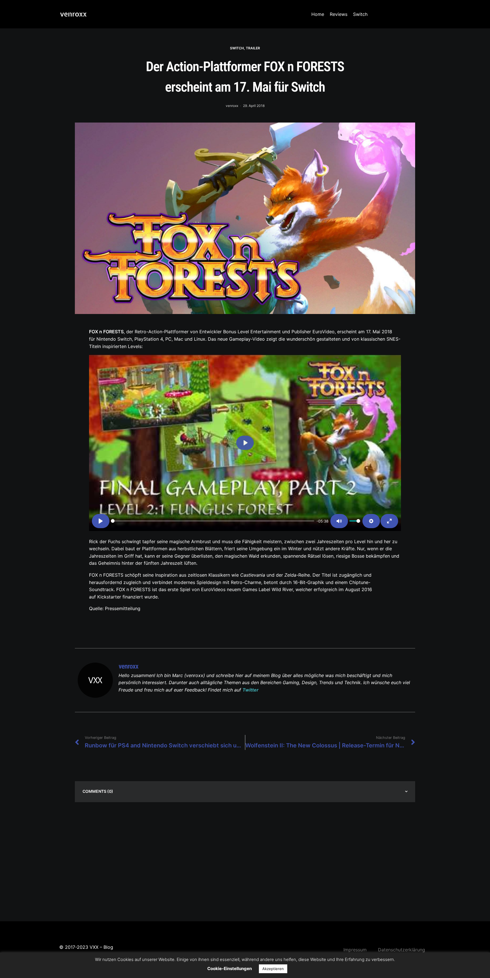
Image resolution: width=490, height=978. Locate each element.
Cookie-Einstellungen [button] (229, 968)
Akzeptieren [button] (273, 968)
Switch (360, 14)
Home (317, 14)
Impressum (355, 949)
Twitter (250, 690)
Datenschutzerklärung (401, 949)
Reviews (338, 14)
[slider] (212, 521)
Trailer (253, 48)
